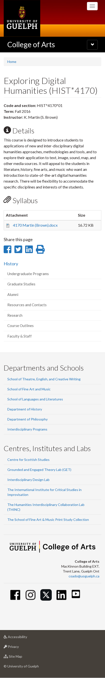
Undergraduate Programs (28, 273)
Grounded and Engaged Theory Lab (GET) (39, 470)
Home (11, 61)
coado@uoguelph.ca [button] (84, 576)
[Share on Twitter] (18, 249)
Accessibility (24, 638)
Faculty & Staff (19, 336)
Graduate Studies (21, 284)
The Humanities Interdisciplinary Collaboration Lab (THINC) (45, 507)
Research (14, 315)
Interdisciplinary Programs (27, 429)
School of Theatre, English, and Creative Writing (44, 379)
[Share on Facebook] (7, 249)
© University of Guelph (21, 666)
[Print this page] (40, 249)
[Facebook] (15, 595)
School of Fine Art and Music (29, 389)
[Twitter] (46, 595)
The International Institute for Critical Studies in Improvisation (44, 492)
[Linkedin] (61, 595)
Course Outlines (20, 325)
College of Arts (31, 44)
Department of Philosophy (27, 419)
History (11, 263)
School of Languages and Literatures (35, 399)
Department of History (24, 409)
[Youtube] (76, 594)
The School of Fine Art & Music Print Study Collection (48, 519)
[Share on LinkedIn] (29, 249)
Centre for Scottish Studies (28, 459)
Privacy (20, 648)
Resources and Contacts (27, 305)
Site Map (23, 657)
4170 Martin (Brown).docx (35, 225)
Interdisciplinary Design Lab (28, 480)
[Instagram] (30, 595)
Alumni (12, 294)
